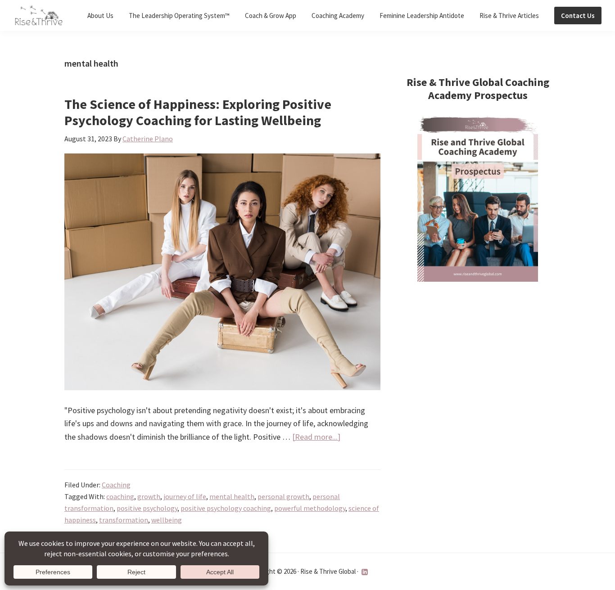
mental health (231, 496)
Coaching (116, 484)
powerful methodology (309, 508)
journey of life (184, 496)
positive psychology (147, 508)
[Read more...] (316, 437)
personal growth (283, 496)
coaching (120, 496)
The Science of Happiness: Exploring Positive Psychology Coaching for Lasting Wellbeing (197, 112)
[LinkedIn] (365, 572)
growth (148, 496)
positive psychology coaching (226, 508)
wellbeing (166, 519)
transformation (123, 519)
